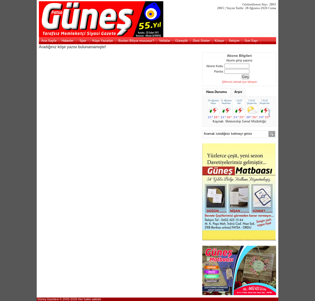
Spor (83, 41)
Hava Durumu (216, 92)
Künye (219, 41)
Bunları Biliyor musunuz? (136, 41)
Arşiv (238, 92)
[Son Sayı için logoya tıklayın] (157, 36)
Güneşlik (181, 41)
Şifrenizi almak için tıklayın (239, 82)
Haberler (67, 41)
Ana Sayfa (48, 41)
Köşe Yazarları (102, 41)
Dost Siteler (201, 41)
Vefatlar (164, 41)
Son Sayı (251, 41)
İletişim (234, 41)
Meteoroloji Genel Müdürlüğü (245, 121)
